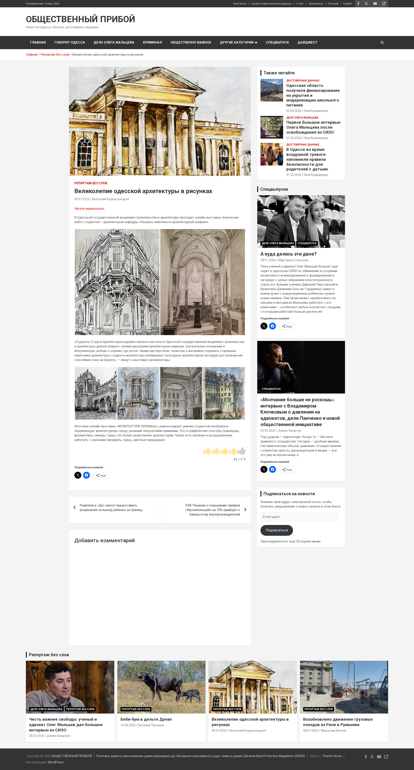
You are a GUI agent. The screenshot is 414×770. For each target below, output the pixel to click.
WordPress (56, 762)
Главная (38, 42)
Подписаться (277, 530)
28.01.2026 (268, 260)
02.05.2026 (293, 110)
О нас (300, 3)
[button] (117, 282)
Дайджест (307, 42)
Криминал (152, 42)
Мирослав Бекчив (333, 730)
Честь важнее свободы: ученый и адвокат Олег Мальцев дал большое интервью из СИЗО (66, 724)
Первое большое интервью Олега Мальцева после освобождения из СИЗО (313, 127)
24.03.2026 (36, 735)
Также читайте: (279, 72)
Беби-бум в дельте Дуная (146, 719)
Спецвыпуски (274, 189)
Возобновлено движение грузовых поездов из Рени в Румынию (338, 722)
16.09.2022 (128, 725)
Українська (316, 3)
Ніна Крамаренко (316, 110)
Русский (333, 3)
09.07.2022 (81, 199)
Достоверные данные (302, 80)
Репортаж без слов (90, 183)
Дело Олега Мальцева (114, 42)
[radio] (207, 451)
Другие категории (237, 42)
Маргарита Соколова (293, 260)
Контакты (239, 3)
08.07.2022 (310, 730)
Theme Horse (332, 756)
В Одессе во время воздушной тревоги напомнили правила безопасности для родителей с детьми (307, 159)
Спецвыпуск (277, 42)
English (347, 3)
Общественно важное (191, 42)
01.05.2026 (293, 138)
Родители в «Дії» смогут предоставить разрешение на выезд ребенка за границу (111, 507)
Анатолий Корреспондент (110, 199)
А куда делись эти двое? (288, 254)
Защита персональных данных (271, 3)
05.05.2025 (268, 430)
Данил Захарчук (289, 430)
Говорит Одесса (69, 42)
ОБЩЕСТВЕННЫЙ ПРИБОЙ (80, 19)
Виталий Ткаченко (151, 725)
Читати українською (89, 209)
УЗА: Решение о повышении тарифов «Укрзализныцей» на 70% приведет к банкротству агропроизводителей (212, 509)
